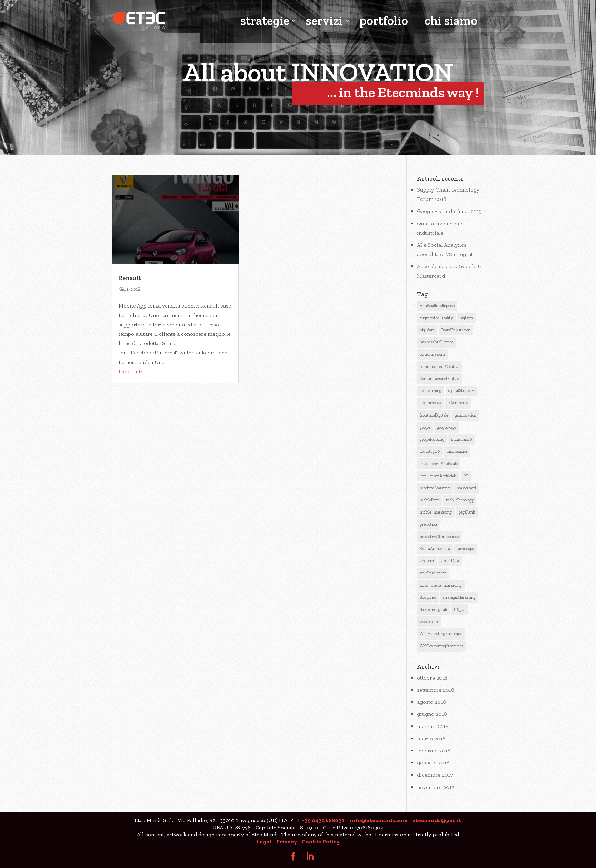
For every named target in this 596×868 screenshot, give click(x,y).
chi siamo (451, 21)
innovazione (457, 451)
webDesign (429, 621)
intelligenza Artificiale (439, 463)
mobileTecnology (460, 500)
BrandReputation (455, 330)
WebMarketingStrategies (441, 633)
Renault (130, 278)
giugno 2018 (432, 714)
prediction (428, 524)
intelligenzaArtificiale (438, 476)
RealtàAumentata (435, 548)
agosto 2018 (431, 702)
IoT (466, 476)
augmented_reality (436, 317)
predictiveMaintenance (439, 536)
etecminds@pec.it (436, 820)
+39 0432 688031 (323, 820)
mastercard (466, 488)
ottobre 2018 (432, 677)
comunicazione (432, 354)
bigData (466, 317)
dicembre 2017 (435, 774)
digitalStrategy (461, 390)
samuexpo (465, 548)
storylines (428, 597)
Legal (263, 841)
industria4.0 (461, 439)
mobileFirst (429, 500)
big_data (427, 330)
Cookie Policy (321, 841)
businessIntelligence (436, 342)
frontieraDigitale (434, 415)
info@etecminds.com (378, 820)
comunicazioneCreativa (439, 366)
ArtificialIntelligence (437, 305)
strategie (264, 21)
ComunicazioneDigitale (439, 378)
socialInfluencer (433, 572)
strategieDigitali (433, 609)
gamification (465, 415)
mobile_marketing (436, 512)
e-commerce (430, 402)
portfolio (383, 21)
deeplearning (430, 390)
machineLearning (435, 488)
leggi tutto (131, 371)
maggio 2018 (432, 726)
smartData (450, 560)
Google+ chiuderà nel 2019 (449, 211)
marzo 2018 (431, 738)
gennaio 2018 (433, 762)
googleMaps (446, 427)
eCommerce (458, 402)
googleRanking (432, 439)
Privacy (286, 841)
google (425, 427)
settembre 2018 (435, 689)
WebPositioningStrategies (441, 646)
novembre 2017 (435, 787)
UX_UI (459, 609)
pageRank (467, 512)
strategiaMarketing (459, 597)
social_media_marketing (441, 585)
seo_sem (427, 560)
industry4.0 (430, 451)
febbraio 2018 (433, 750)
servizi (324, 21)
